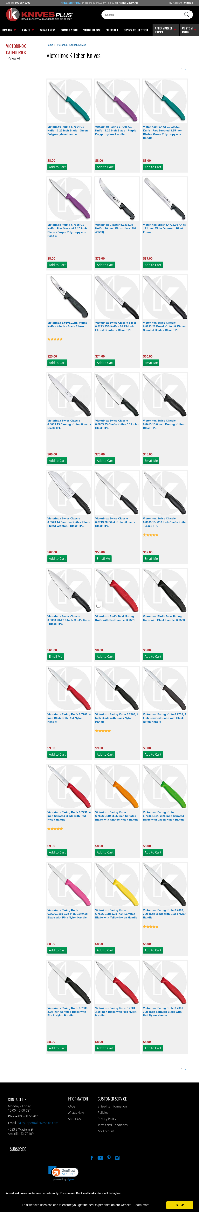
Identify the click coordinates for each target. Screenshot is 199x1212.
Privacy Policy (107, 1119)
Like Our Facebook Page (91, 1157)
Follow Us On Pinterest (108, 1157)
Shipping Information (112, 1106)
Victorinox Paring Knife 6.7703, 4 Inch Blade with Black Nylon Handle (116, 718)
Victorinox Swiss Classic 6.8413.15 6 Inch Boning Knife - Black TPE (163, 424)
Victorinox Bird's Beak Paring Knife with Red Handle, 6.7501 (115, 618)
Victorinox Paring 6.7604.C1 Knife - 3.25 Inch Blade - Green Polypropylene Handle (67, 130)
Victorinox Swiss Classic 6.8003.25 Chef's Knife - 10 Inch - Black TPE (117, 424)
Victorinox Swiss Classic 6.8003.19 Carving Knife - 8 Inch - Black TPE (69, 424)
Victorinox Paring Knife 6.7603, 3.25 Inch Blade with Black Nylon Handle (165, 914)
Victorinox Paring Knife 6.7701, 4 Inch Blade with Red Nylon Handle (69, 718)
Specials (112, 30)
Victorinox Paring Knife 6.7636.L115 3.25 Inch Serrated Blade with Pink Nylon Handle (67, 914)
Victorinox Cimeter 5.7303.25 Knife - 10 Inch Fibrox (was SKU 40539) (116, 228)
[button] (63, 1173)
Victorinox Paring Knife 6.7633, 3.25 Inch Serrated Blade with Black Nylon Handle (67, 1011)
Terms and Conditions (112, 1125)
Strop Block (91, 30)
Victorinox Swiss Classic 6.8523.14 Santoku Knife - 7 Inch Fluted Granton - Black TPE (68, 522)
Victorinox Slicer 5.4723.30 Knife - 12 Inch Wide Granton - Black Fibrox (164, 228)
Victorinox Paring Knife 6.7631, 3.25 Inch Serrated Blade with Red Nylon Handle (163, 1011)
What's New (47, 30)
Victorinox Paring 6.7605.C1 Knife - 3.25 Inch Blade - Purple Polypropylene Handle (115, 130)
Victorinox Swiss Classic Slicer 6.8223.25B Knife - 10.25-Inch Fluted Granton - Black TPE (115, 326)
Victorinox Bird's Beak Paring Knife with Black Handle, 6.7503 (164, 618)
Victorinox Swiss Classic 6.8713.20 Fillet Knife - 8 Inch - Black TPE (115, 522)
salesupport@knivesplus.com (38, 1123)
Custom (187, 30)
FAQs (71, 1106)
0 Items (188, 2)
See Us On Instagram (117, 1157)
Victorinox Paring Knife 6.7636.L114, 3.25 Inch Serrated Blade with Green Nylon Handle (163, 816)
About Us (74, 1119)
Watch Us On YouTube (100, 1157)
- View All (14, 58)
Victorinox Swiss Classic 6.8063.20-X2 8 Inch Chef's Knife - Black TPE (68, 620)
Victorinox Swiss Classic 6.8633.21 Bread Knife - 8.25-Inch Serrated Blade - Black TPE (165, 326)
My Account (175, 2)
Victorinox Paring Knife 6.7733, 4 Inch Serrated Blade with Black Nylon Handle (164, 718)
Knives (26, 30)
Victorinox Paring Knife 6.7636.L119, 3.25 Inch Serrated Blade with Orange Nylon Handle (116, 816)
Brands (7, 30)
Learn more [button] (141, 1205)
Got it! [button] (180, 1205)
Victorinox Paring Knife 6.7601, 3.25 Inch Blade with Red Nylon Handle (116, 1011)
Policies (103, 1112)
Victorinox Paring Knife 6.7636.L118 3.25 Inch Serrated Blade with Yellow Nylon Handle (116, 914)
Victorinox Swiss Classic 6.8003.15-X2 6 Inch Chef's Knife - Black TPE (164, 522)
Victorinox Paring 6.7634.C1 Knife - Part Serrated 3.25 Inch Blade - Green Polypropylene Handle (162, 132)
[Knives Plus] (39, 20)
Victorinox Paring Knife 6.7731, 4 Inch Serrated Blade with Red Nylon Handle (69, 816)
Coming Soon (69, 30)
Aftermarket (163, 30)
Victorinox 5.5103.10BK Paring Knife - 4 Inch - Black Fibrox (67, 324)
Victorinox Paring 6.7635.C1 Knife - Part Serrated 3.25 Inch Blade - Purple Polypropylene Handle (67, 230)
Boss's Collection (136, 30)
